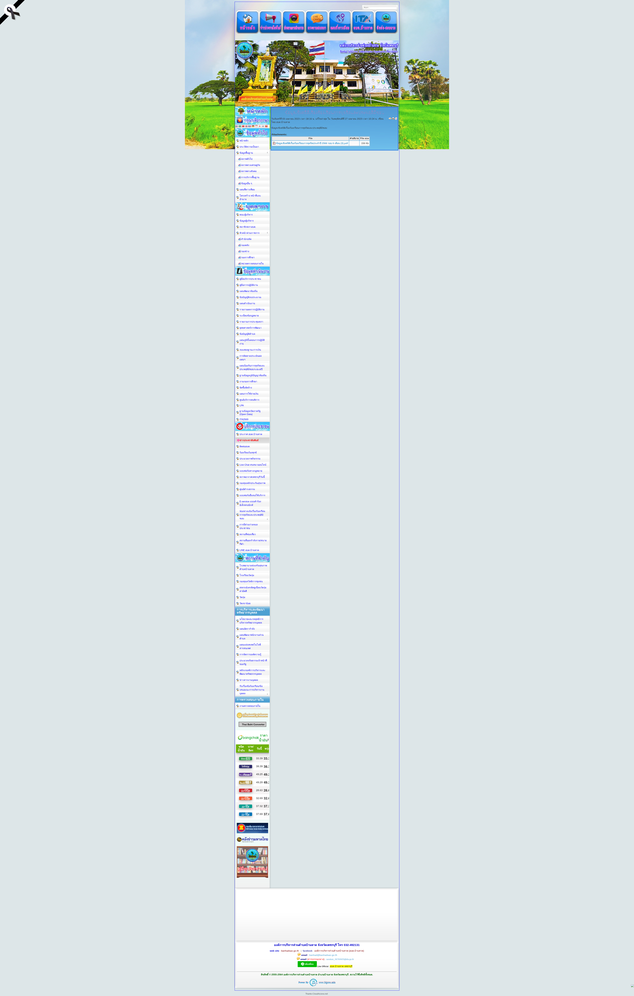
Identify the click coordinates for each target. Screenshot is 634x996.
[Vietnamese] (266, 126)
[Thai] (236, 126)
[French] (249, 126)
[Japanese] (259, 126)
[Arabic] (240, 126)
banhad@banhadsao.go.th (323, 955)
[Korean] (263, 126)
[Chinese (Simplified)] (243, 126)
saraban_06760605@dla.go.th (340, 959)
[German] (253, 126)
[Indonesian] (256, 126)
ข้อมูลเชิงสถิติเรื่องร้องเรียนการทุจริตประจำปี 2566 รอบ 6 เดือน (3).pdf (312, 143)
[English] (246, 126)
